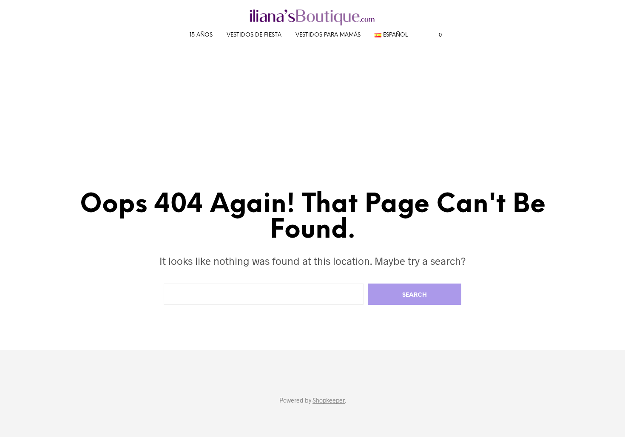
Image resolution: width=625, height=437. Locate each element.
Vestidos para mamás (328, 35)
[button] (435, 35)
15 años (201, 35)
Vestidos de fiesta (254, 35)
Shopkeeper (328, 400)
